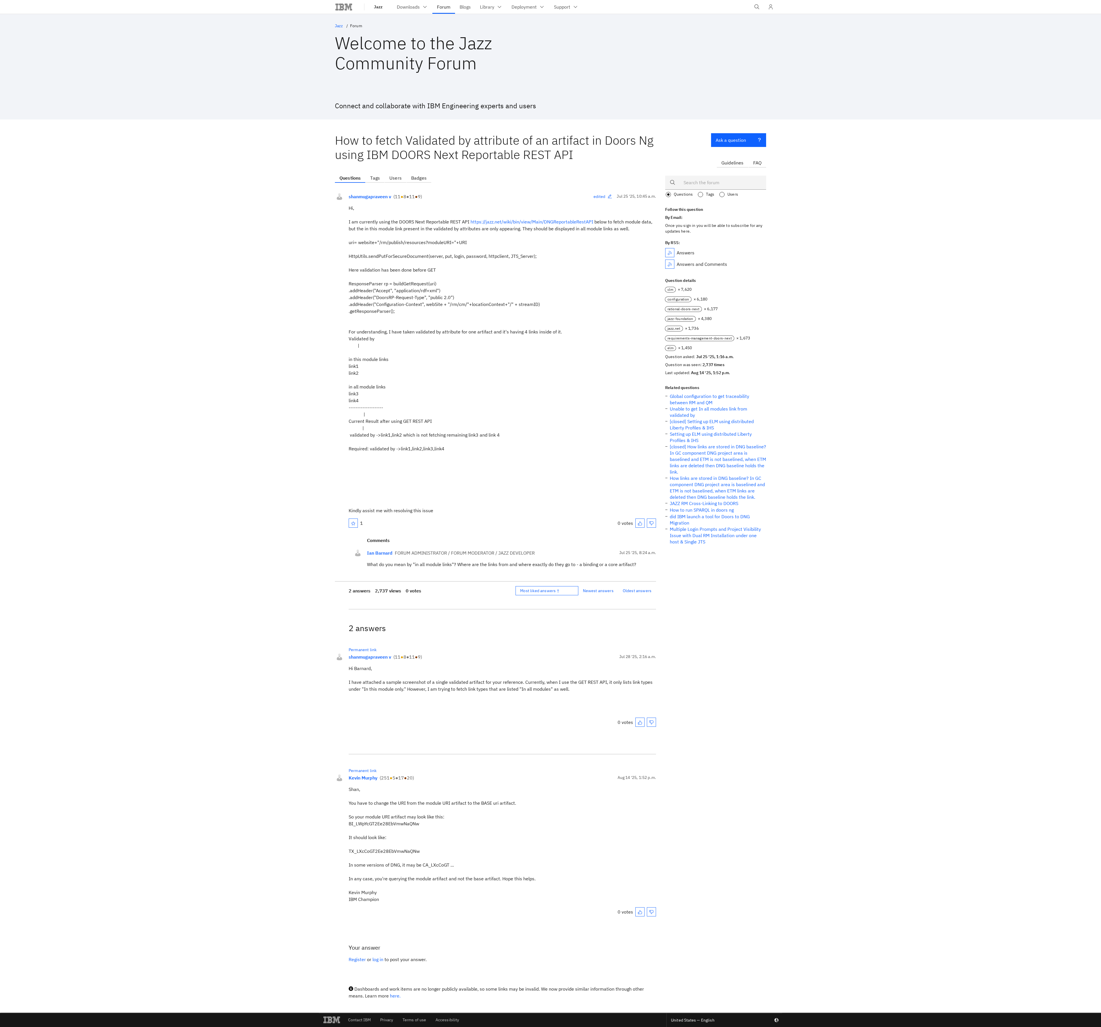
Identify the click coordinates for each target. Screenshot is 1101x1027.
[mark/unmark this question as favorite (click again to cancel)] (353, 523)
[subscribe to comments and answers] (669, 264)
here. (395, 996)
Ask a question (731, 140)
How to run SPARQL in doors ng (702, 510)
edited (600, 196)
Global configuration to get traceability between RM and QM (709, 399)
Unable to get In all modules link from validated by (708, 412)
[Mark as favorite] (353, 523)
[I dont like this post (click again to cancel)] (651, 523)
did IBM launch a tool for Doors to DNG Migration (710, 520)
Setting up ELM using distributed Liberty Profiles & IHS (711, 437)
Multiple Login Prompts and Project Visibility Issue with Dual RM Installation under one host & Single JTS (715, 535)
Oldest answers (637, 590)
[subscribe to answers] (669, 252)
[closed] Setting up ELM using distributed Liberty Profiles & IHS (712, 425)
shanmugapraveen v (370, 196)
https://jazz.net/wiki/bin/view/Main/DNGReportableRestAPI (532, 222)
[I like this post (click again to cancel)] (640, 523)
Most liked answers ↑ (540, 590)
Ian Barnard (380, 553)
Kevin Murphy (363, 778)
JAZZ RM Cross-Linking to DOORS (704, 503)
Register (357, 959)
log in (377, 959)
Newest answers (598, 590)
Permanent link (362, 649)
